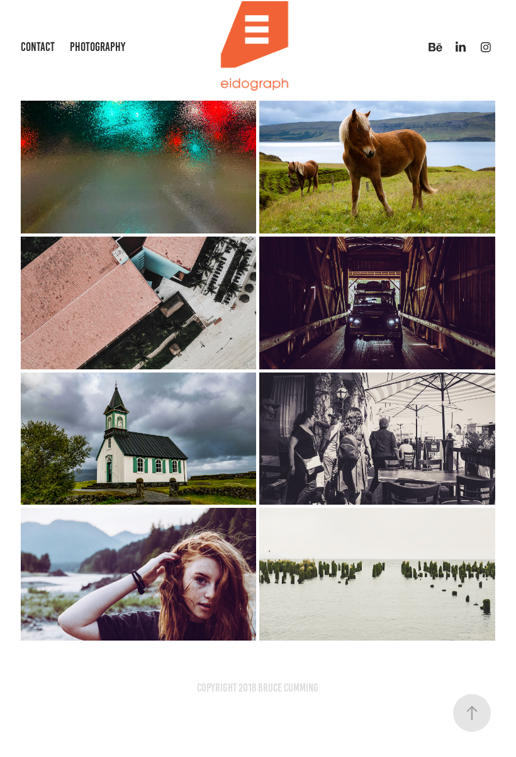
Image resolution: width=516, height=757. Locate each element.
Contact (38, 46)
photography (97, 46)
